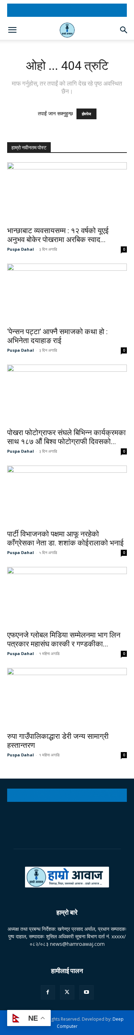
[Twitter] (67, 992)
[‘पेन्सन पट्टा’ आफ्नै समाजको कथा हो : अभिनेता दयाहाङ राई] (67, 293)
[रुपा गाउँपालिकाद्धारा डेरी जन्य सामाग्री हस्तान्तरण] (67, 697)
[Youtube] (86, 992)
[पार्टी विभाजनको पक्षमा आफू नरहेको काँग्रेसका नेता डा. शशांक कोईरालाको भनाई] (67, 495)
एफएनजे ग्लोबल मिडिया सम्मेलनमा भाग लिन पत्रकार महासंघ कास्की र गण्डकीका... (63, 639)
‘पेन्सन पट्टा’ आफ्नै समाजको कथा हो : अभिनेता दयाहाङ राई (57, 336)
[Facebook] (48, 992)
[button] (12, 30)
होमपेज (86, 113)
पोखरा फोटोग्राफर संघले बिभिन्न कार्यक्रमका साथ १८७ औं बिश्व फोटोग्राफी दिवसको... (66, 437)
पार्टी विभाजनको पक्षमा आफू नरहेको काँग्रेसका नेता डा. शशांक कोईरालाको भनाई (65, 538)
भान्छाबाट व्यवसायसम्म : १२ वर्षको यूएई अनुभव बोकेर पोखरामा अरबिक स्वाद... (58, 235)
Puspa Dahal (20, 249)
